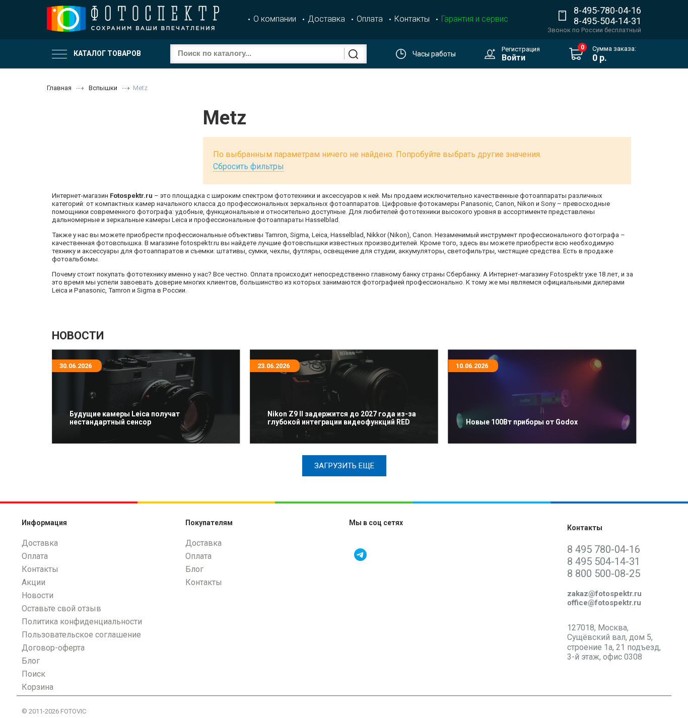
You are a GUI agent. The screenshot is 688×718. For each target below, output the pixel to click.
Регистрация (521, 49)
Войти (513, 57)
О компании (274, 19)
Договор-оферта (53, 648)
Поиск (33, 674)
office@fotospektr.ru (604, 602)
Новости (37, 595)
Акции (33, 582)
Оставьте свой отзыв (61, 608)
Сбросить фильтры (248, 166)
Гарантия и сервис (474, 19)
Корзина (37, 687)
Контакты (412, 19)
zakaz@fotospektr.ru (604, 593)
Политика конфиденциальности (82, 621)
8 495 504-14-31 (603, 561)
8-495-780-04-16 (607, 10)
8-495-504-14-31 (607, 21)
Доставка (326, 19)
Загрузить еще (344, 465)
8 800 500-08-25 (603, 573)
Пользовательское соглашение (81, 634)
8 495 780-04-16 (603, 549)
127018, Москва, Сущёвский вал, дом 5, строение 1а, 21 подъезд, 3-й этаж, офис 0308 (614, 642)
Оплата (370, 19)
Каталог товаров (106, 53)
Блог (31, 661)
